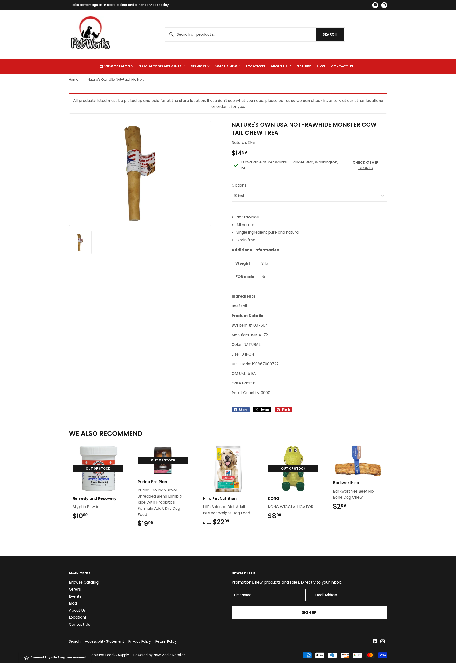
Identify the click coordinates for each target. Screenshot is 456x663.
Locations (255, 66)
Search (333, 34)
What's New (226, 66)
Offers (75, 589)
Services (199, 66)
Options (239, 185)
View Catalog (117, 66)
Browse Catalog (84, 582)
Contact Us (342, 66)
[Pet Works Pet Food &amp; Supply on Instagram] (382, 641)
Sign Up (309, 612)
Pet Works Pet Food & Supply (105, 655)
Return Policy (166, 641)
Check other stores (366, 165)
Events (75, 596)
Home (73, 79)
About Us (279, 66)
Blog (321, 66)
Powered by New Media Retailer (159, 655)
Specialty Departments (160, 66)
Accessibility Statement (104, 641)
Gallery (304, 66)
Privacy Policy (139, 641)
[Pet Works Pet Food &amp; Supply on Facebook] (375, 641)
